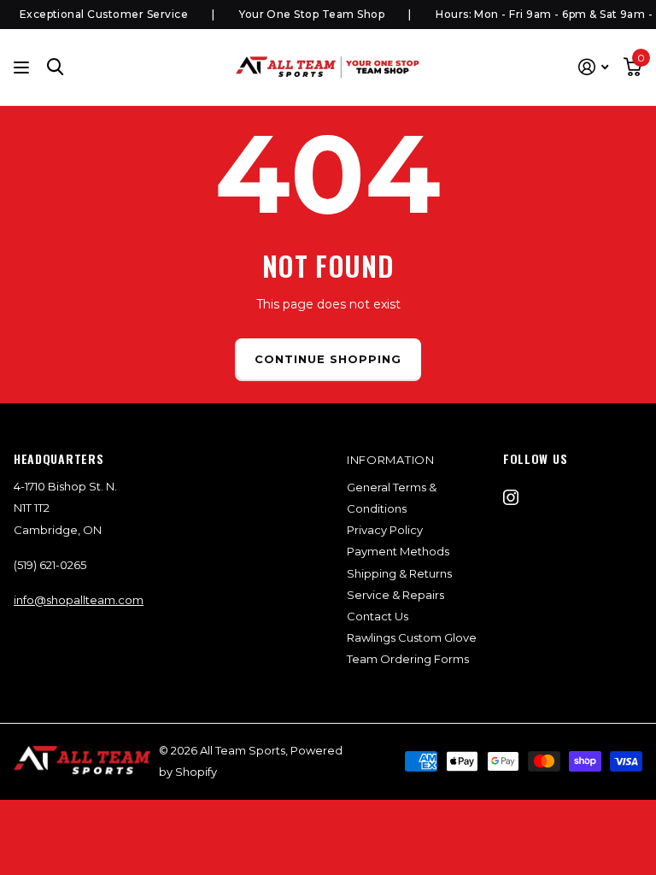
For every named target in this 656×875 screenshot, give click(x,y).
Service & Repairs (395, 595)
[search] (55, 67)
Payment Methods (398, 551)
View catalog (23, 67)
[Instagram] (510, 497)
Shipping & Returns (399, 573)
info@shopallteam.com (79, 600)
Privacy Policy (385, 530)
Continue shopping (328, 359)
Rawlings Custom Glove (412, 637)
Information (391, 460)
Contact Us (377, 616)
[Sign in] (593, 67)
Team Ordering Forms (408, 659)
